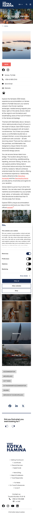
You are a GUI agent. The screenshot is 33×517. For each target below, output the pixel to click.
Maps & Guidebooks (16, 475)
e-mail (18, 501)
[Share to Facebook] (10, 406)
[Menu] (30, 4)
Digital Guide (17, 468)
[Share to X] (23, 406)
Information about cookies (16, 512)
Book (8, 64)
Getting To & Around (17, 460)
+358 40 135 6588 (18, 499)
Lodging (5, 26)
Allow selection (16, 286)
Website (8, 88)
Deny (16, 290)
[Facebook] (3, 506)
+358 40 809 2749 (11, 79)
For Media (17, 482)
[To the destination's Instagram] (8, 70)
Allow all (16, 281)
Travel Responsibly (17, 478)
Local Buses (16, 462)
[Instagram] (8, 506)
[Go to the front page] (16, 454)
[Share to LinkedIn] (16, 406)
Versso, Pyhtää (10, 75)
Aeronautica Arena (21, 178)
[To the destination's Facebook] (3, 70)
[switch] (28, 258)
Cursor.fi (17, 488)
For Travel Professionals (17, 485)
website (10, 207)
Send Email (8, 84)
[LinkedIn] (17, 506)
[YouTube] (12, 506)
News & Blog (17, 472)
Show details (24, 276)
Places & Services (17, 465)
